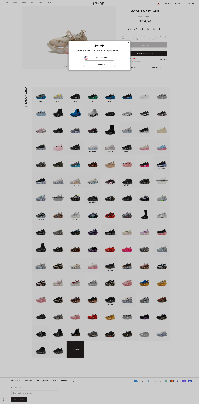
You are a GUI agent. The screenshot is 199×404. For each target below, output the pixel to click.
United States (101, 58)
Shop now (101, 64)
